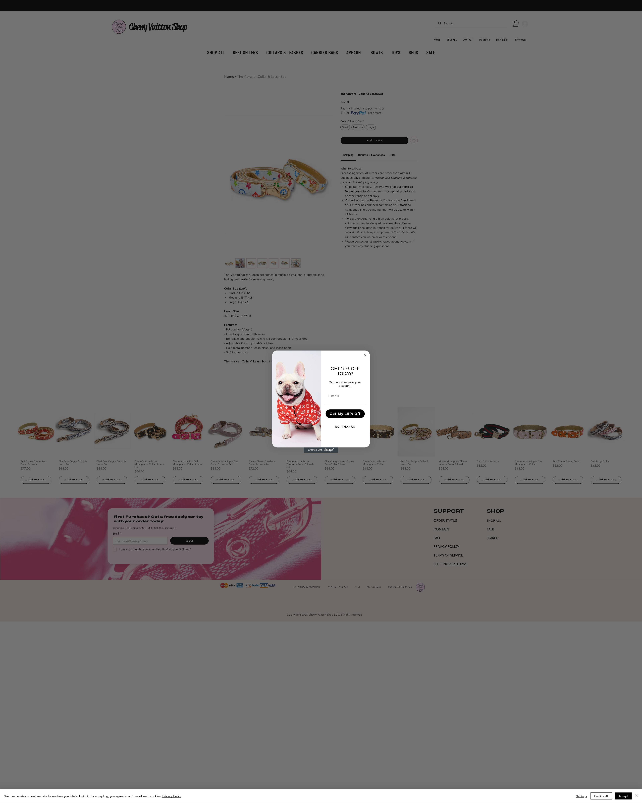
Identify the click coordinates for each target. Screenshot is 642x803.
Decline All (601, 796)
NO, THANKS (345, 426)
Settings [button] (581, 796)
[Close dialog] (365, 355)
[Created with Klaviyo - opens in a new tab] (321, 449)
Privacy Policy (171, 796)
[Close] (636, 796)
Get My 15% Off (345, 413)
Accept (623, 796)
